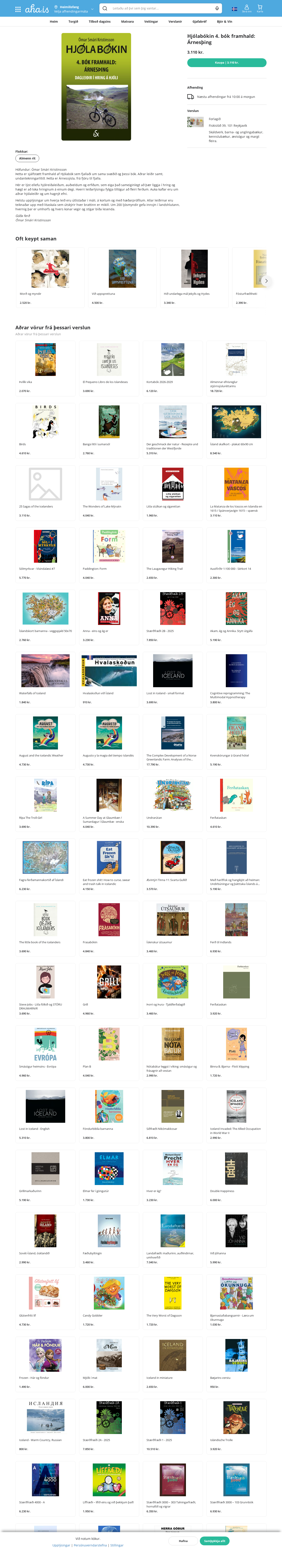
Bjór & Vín (224, 21)
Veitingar (151, 21)
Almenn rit (27, 158)
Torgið (73, 21)
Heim (54, 21)
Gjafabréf (199, 21)
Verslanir (175, 21)
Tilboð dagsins (100, 21)
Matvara (127, 21)
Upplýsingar (61, 1545)
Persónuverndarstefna (90, 1545)
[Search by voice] (217, 8)
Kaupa (227, 62)
